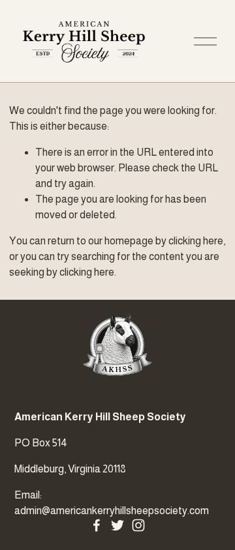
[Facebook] (96, 525)
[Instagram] (138, 525)
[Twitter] (117, 525)
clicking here (195, 240)
